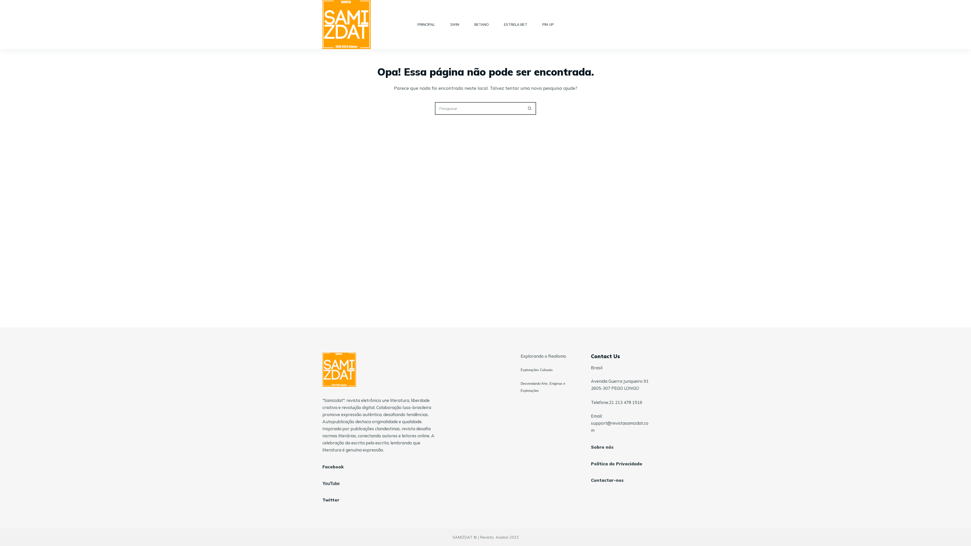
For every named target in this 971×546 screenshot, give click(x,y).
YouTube (331, 483)
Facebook (333, 466)
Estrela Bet (515, 24)
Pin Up (548, 24)
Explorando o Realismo (543, 356)
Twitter (330, 500)
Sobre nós (602, 447)
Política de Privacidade (616, 463)
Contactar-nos (607, 480)
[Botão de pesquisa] (529, 108)
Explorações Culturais (537, 370)
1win (454, 24)
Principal (426, 24)
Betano (481, 24)
